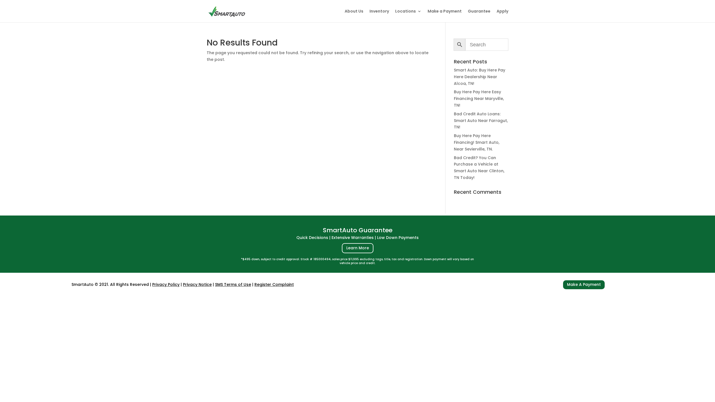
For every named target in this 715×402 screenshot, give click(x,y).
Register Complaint (274, 284)
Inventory (379, 11)
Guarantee (479, 11)
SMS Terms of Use (233, 284)
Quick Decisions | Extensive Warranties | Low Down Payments (357, 237)
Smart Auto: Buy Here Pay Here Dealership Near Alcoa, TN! (479, 76)
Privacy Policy (166, 284)
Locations (405, 11)
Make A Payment (584, 284)
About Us (354, 11)
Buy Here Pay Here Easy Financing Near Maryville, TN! (479, 98)
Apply (502, 11)
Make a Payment (445, 11)
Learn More (357, 248)
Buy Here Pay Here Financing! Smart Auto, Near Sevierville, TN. (476, 142)
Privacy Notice (197, 284)
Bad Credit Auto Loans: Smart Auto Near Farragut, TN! (481, 120)
